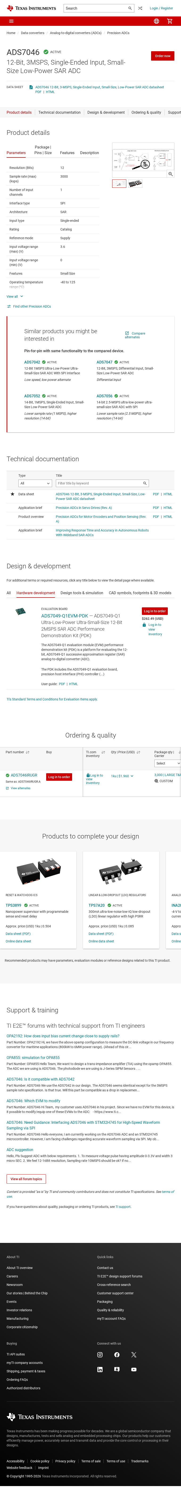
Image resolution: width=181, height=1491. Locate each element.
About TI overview (20, 1268)
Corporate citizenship (22, 1327)
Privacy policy (65, 1461)
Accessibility (16, 1461)
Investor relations (19, 1310)
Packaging (105, 1302)
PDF (38, 92)
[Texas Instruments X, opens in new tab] (134, 1356)
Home (11, 33)
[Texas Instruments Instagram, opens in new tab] (100, 1356)
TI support (123, 1207)
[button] (11, 21)
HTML (50, 92)
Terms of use (116, 1461)
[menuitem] (156, 21)
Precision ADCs (118, 33)
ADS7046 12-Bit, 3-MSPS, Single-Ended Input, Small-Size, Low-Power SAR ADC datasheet (99, 87)
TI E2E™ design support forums (119, 1276)
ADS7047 (104, 362)
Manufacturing (18, 1318)
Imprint (43, 1468)
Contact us (105, 1268)
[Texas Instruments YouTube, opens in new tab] (134, 1371)
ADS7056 (104, 396)
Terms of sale (91, 1461)
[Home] (31, 8)
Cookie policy (39, 1461)
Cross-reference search (114, 1285)
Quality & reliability (110, 1310)
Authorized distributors (23, 1388)
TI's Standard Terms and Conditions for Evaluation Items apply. (52, 699)
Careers (12, 1276)
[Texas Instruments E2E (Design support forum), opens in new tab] (117, 1371)
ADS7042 (32, 362)
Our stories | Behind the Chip (27, 1293)
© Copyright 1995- (24, 1476)
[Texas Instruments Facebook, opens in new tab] (117, 1356)
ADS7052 (32, 396)
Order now (162, 56)
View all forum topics (26, 1179)
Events (11, 1302)
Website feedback (19, 1468)
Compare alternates (135, 335)
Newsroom (15, 1285)
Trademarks (139, 1461)
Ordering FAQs (17, 1380)
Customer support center (115, 1293)
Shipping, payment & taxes (26, 1371)
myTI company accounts (25, 1363)
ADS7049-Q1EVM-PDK (64, 616)
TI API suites (16, 1354)
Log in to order (155, 611)
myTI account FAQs (111, 1318)
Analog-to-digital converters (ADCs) (76, 33)
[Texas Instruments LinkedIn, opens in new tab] (100, 1371)
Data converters (32, 33)
